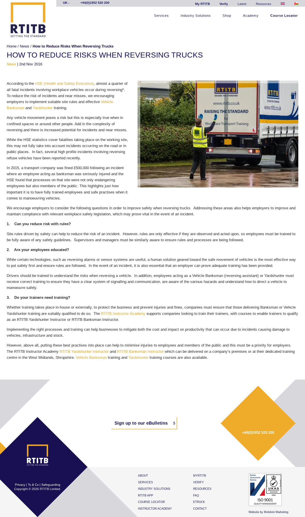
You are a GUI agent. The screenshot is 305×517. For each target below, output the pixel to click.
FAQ (196, 495)
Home (12, 46)
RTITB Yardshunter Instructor (85, 351)
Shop (227, 15)
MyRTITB (199, 475)
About (143, 475)
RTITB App (145, 495)
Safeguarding (50, 484)
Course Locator (284, 15)
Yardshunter (43, 108)
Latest (242, 4)
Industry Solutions (196, 15)
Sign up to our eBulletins (141, 423)
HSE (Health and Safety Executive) (64, 83)
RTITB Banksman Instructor (141, 351)
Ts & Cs (33, 484)
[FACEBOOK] (23, 475)
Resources (263, 4)
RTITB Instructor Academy (123, 313)
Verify (223, 4)
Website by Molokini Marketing (268, 512)
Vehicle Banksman (92, 357)
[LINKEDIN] (42, 475)
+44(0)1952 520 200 (258, 432)
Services (161, 15)
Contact (200, 508)
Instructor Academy (155, 508)
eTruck (199, 502)
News (24, 46)
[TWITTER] (33, 475)
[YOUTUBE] (51, 475)
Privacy (20, 484)
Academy (251, 15)
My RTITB (202, 4)
